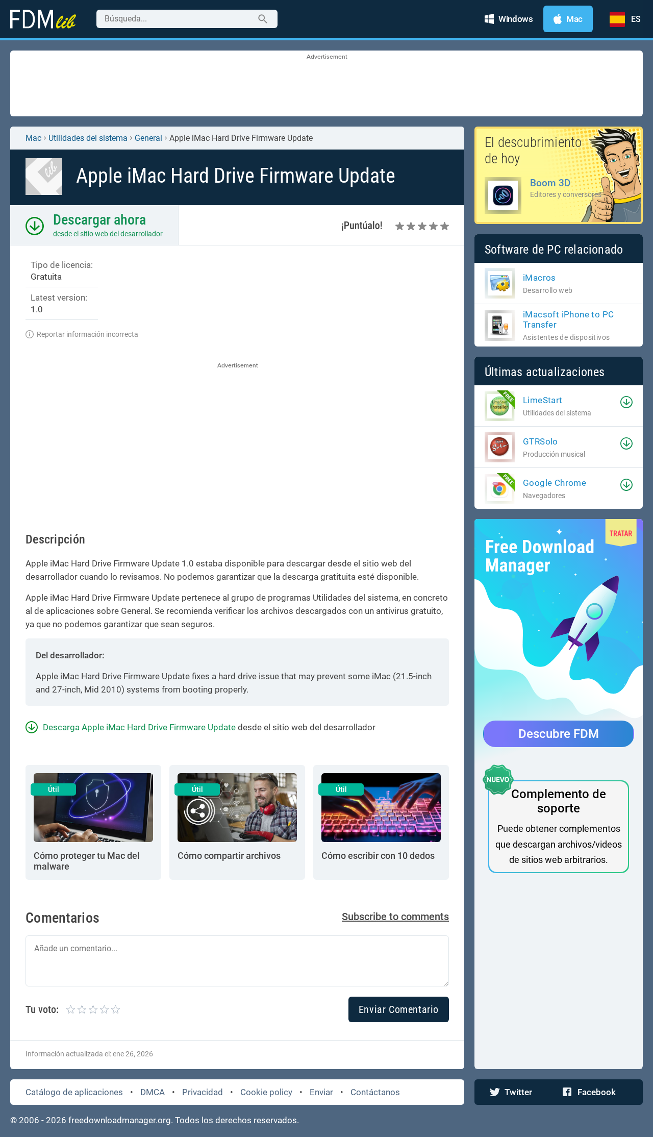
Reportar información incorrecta (87, 334)
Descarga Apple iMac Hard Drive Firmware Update (139, 727)
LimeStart (543, 400)
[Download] (626, 402)
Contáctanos (375, 1092)
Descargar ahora (99, 219)
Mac (33, 138)
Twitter (518, 1092)
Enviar (321, 1092)
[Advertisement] (326, 84)
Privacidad (202, 1092)
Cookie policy (266, 1092)
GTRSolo (540, 441)
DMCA (152, 1092)
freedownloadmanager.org (119, 1120)
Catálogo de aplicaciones (74, 1092)
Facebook (596, 1092)
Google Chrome (554, 483)
